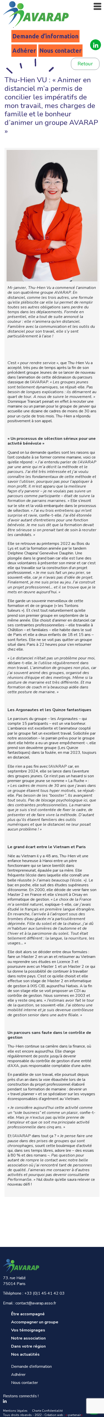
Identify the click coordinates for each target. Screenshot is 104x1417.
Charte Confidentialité (47, 1411)
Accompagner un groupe (34, 1322)
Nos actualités (25, 1354)
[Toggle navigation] (97, 6)
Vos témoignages (28, 1330)
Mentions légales (15, 1411)
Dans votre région (28, 1346)
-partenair (73, 1415)
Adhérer (24, 50)
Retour (85, 63)
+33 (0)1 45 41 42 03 (44, 1293)
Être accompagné (28, 1314)
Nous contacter (60, 50)
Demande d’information (45, 36)
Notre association (28, 1338)
